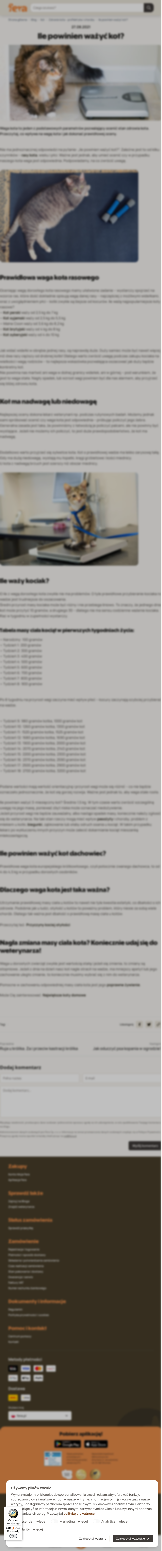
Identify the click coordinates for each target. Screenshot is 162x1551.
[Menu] (6, 1509)
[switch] (13, 1536)
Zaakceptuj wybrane (92, 1538)
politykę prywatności (79, 1513)
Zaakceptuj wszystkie (130, 1538)
